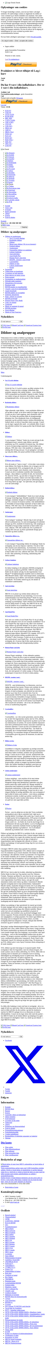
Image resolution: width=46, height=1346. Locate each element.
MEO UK (8, 1240)
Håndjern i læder (10, 1287)
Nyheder (8, 210)
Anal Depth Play (15, 256)
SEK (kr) (8, 142)
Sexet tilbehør (9, 310)
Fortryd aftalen (10, 217)
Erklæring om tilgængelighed (15, 1126)
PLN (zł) (8, 136)
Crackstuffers (13, 262)
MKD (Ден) (9, 132)
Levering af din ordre (12, 1121)
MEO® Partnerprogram (13, 1343)
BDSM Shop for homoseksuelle (16, 1297)
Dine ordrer (9, 1147)
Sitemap (8, 1138)
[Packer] (8, 808)
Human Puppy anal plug (17, 258)
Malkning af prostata (12, 1295)
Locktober (8, 1254)
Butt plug (8, 1273)
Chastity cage (9, 1291)
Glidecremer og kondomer (14, 271)
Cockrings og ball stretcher (14, 273)
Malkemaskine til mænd (13, 1258)
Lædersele (8, 304)
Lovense (8, 1304)
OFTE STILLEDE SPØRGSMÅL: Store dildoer (22, 1328)
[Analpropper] (10, 516)
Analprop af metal (11, 1275)
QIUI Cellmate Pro (11, 1289)
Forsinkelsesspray (11, 1227)
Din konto (6, 1142)
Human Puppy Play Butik (14, 300)
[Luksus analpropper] (12, 775)
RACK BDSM (10, 1223)
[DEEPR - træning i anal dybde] (14, 681)
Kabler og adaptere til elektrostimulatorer (19, 1333)
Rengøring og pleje (11, 1337)
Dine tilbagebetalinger (12, 1149)
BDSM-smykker (10, 308)
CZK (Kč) (8, 126)
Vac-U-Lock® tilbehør (17, 238)
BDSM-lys (9, 1302)
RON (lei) (8, 138)
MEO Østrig (9, 1229)
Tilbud (7, 213)
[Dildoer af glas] (11, 745)
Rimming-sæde (10, 1281)
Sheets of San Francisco (13, 312)
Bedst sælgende (10, 212)
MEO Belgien (10, 1244)
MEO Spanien (10, 1236)
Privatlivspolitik (36, 37)
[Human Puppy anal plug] (14, 652)
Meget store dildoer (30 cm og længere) (22, 244)
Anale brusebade (10, 291)
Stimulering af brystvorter (13, 283)
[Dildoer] (8, 436)
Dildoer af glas (14, 264)
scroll (2, 1206)
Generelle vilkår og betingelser (15, 1115)
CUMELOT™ (10, 1267)
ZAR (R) (8, 145)
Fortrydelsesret (10, 1119)
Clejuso (7, 1299)
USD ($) (8, 112)
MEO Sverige (10, 1242)
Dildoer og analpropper (13, 236)
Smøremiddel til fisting (12, 1271)
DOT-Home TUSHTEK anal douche (17, 1306)
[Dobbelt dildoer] (11, 492)
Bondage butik (10, 285)
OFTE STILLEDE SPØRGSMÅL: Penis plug (21, 1324)
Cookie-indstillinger (12, 1134)
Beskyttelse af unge (11, 1187)
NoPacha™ (9, 1264)
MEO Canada (10, 1250)
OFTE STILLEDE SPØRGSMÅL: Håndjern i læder (23, 1312)
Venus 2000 (9, 1330)
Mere (2, 372)
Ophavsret (8, 1122)
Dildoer (12, 242)
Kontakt (3, 221)
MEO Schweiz (10, 1231)
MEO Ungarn (10, 1246)
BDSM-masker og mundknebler (16, 287)
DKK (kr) (8, 128)
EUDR (7, 1332)
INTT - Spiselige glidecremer (15, 1310)
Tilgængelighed (10, 1217)
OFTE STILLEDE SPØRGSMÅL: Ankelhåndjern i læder (25, 1314)
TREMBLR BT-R (11, 1262)
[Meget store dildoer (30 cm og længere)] (13, 460)
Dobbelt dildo (9, 1285)
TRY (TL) (8, 144)
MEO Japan (9, 1252)
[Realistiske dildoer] (12, 407)
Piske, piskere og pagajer (13, 297)
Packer (11, 267)
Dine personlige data (12, 1153)
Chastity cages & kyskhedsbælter (16, 289)
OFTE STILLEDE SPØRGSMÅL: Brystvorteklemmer (24, 1326)
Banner (7, 1111)
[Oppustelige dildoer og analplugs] (14, 540)
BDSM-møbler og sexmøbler (15, 293)
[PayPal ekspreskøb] (21, 66)
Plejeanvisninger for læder (14, 1320)
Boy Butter (9, 1277)
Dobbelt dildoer (14, 246)
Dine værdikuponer (11, 1155)
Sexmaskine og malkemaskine (15, 279)
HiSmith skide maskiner (13, 281)
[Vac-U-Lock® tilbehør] (13, 385)
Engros (7, 215)
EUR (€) (8, 111)
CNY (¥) (8, 124)
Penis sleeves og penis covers (15, 275)
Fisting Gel (9, 1269)
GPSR (7, 1219)
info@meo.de (14, 1202)
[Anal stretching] (11, 590)
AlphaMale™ (9, 1265)
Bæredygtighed (10, 1215)
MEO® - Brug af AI (12, 1341)
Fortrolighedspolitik (11, 1132)
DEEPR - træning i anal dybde (19, 260)
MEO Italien (9, 1234)
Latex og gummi (10, 302)
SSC (6, 1225)
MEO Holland (10, 1238)
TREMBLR (9, 1279)
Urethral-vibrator (10, 1293)
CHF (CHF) (9, 122)
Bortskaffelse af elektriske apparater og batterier (21, 1136)
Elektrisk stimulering (12, 295)
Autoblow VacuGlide (12, 1260)
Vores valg (8, 208)
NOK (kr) (8, 134)
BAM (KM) (9, 116)
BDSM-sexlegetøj (11, 298)
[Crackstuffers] (10, 713)
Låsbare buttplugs (15, 252)
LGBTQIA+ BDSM (12, 1221)
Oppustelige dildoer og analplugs (20, 250)
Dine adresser (9, 1151)
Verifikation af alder (12, 1335)
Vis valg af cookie (7, 41)
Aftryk (7, 1124)
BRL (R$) (8, 118)
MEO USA (9, 1248)
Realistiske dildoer (15, 240)
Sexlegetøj (8, 269)
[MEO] (5, 225)
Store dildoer (9, 1256)
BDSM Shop (9, 1109)
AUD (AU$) (9, 114)
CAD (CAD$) (10, 120)
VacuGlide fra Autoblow (13, 1308)
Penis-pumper (9, 277)
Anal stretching (14, 254)
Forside (7, 206)
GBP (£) (8, 130)
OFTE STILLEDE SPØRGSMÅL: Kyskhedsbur (22, 1322)
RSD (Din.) (9, 140)
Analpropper (13, 248)
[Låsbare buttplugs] (12, 564)
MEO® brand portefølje (13, 1339)
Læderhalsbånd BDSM (13, 1283)
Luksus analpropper (16, 265)
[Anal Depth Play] (11, 616)
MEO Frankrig (10, 1232)
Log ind (3, 105)
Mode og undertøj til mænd (14, 306)
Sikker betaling (10, 1117)
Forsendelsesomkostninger (14, 1130)
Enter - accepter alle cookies (24, 41)
